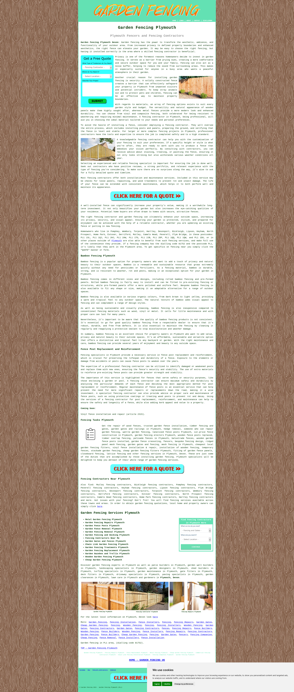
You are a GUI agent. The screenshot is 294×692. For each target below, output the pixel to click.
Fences (165, 628)
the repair (113, 426)
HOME (174, 21)
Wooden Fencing (132, 625)
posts (113, 441)
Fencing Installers (169, 625)
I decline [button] (167, 684)
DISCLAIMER (207, 21)
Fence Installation (152, 638)
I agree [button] (157, 684)
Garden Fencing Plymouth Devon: (100, 42)
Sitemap (82, 670)
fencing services (150, 454)
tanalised (158, 432)
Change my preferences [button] (183, 684)
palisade (138, 438)
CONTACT (197, 21)
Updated (113, 670)
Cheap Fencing (89, 638)
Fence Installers (149, 622)
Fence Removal (108, 638)
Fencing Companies (201, 634)
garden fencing (144, 435)
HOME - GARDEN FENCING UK (147, 660)
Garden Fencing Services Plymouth (110, 513)
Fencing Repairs (183, 622)
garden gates (135, 444)
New (89, 670)
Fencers (183, 634)
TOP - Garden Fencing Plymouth (99, 648)
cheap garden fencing (136, 451)
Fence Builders (203, 628)
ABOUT (188, 21)
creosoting (154, 441)
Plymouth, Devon (169, 577)
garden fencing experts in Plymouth (114, 565)
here (99, 506)
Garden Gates (204, 622)
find (90, 485)
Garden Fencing (98, 622)
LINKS (181, 21)
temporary (207, 447)
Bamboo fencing (90, 261)
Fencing (166, 622)
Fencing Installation (123, 622)
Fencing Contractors (102, 628)
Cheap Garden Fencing (94, 625)
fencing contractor (133, 366)
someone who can (194, 429)
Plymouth (117, 241)
